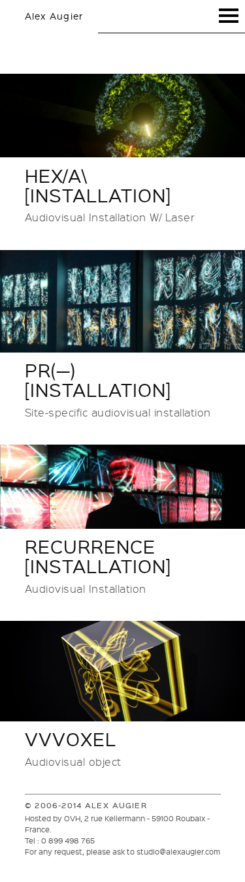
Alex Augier (54, 16)
